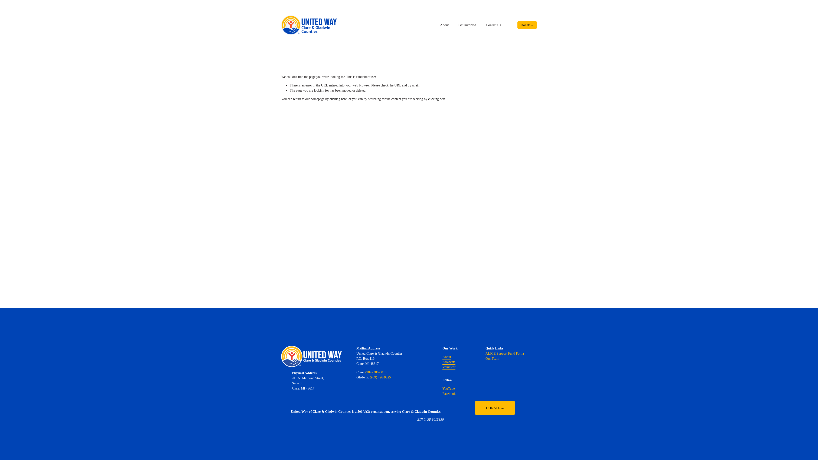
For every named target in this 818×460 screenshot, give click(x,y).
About (446, 357)
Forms (520, 353)
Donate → (495, 408)
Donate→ (527, 25)
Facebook (449, 393)
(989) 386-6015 (375, 372)
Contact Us (493, 25)
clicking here (338, 99)
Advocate (448, 362)
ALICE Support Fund (500, 353)
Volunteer (448, 367)
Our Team (492, 358)
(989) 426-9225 (380, 377)
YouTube (448, 388)
